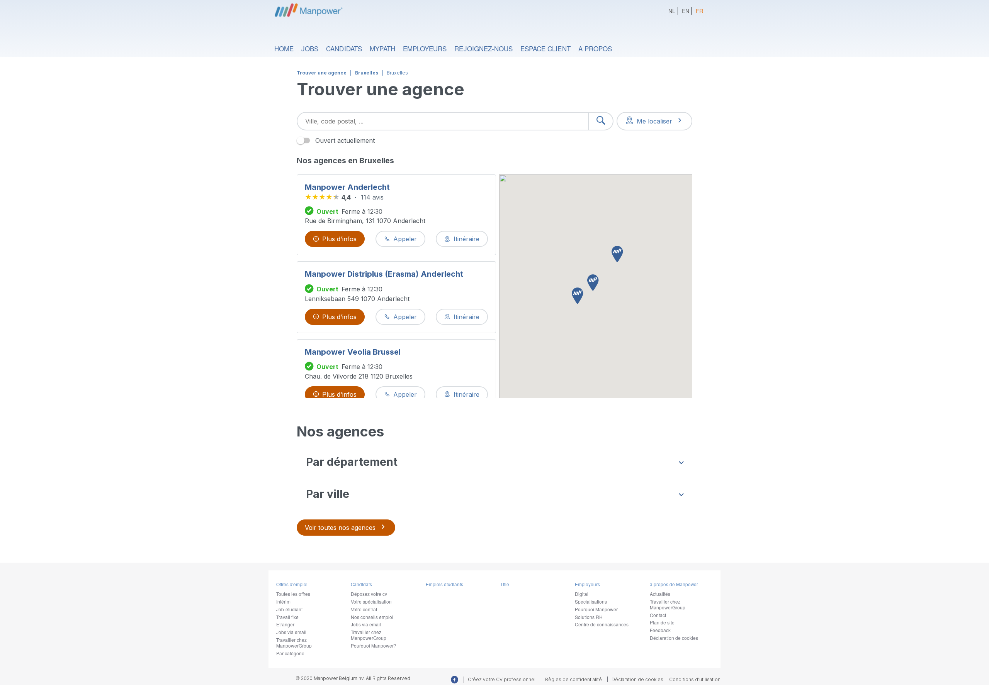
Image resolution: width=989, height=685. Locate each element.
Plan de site (662, 622)
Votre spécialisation (371, 601)
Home (284, 48)
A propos (595, 48)
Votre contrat (364, 609)
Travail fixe (287, 617)
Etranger (285, 624)
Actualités (660, 593)
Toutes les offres (293, 593)
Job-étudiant (289, 609)
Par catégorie (290, 653)
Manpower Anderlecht (347, 187)
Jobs (309, 48)
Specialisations (591, 601)
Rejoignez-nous (483, 48)
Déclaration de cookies (674, 637)
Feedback (660, 630)
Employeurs (425, 48)
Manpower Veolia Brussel (353, 352)
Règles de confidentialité (573, 679)
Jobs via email (291, 632)
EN (685, 11)
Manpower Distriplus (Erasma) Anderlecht (384, 274)
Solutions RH (589, 617)
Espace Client (545, 48)
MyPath (382, 48)
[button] (593, 283)
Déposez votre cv (369, 593)
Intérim (283, 601)
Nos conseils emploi (372, 617)
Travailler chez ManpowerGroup (294, 642)
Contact (658, 615)
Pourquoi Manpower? (373, 645)
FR (699, 11)
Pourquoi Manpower (596, 609)
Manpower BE (307, 9)
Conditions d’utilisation (695, 679)
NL (671, 11)
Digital (581, 593)
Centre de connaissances (602, 624)
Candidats (344, 48)
